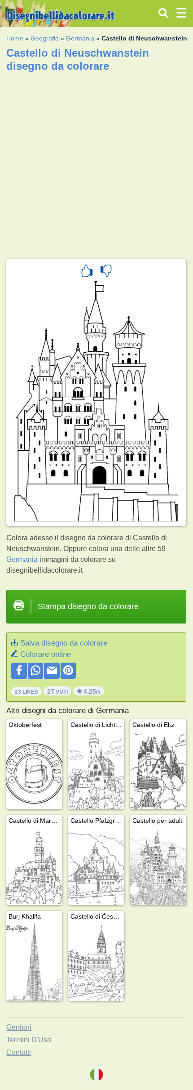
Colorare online (45, 654)
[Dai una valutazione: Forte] (87, 272)
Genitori (18, 1027)
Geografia (45, 38)
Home (14, 38)
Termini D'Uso (28, 1040)
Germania (80, 38)
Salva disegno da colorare (63, 643)
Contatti (18, 1052)
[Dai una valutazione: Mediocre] (105, 272)
